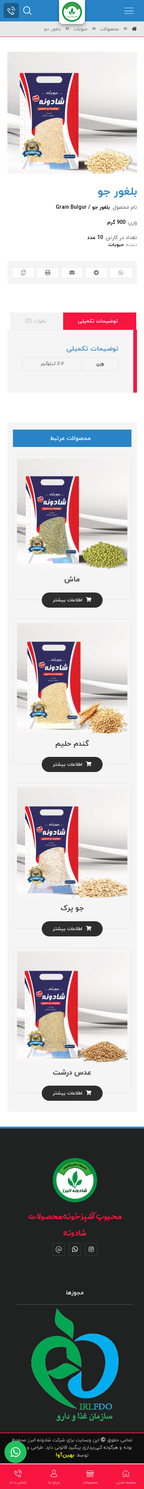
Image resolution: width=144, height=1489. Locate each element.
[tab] (99, 321)
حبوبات (116, 245)
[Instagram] (91, 1249)
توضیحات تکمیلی (98, 321)
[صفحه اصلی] (134, 29)
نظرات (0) (35, 321)
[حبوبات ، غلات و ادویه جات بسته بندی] (72, 12)
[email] (58, 1249)
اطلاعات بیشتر (67, 600)
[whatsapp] (75, 1249)
